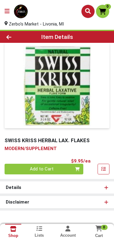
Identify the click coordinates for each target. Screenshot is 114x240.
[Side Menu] (7, 11)
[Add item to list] (104, 169)
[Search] (88, 11)
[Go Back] (18, 37)
